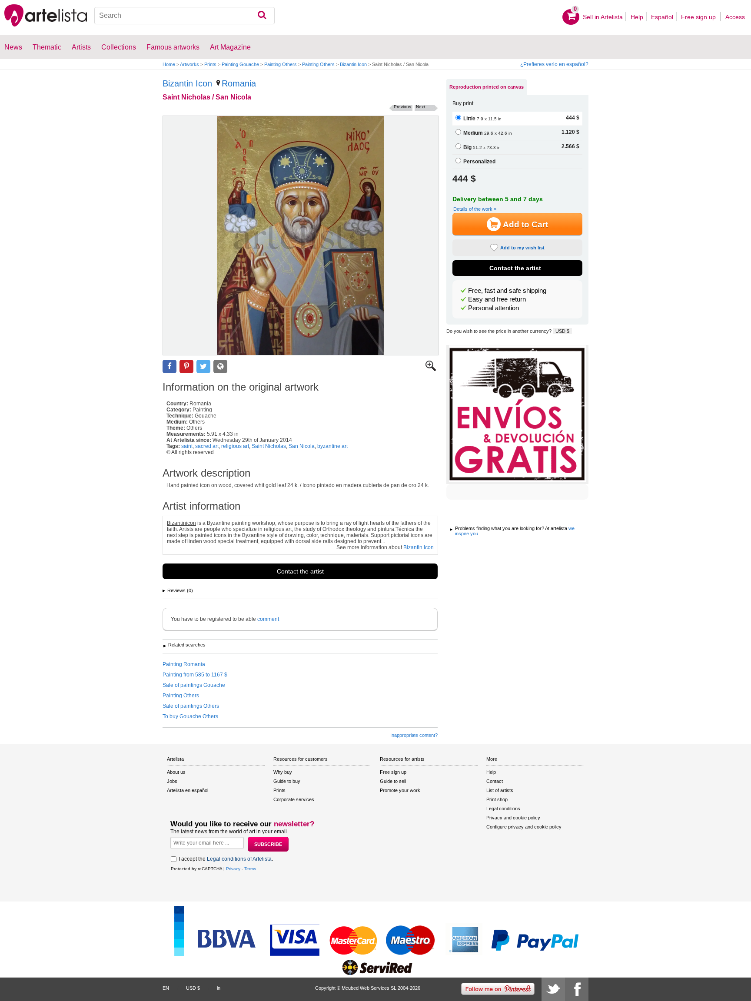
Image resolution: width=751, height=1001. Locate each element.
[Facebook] (576, 989)
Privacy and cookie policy (513, 817)
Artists (81, 47)
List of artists (499, 790)
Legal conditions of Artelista (239, 859)
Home (169, 64)
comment (268, 619)
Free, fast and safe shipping (507, 290)
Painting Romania (184, 664)
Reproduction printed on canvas (486, 86)
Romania (239, 83)
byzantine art (332, 446)
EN (166, 988)
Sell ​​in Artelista (603, 16)
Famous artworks (172, 47)
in (218, 988)
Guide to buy (286, 781)
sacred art (207, 446)
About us (176, 772)
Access (735, 16)
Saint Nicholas (269, 446)
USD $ (562, 331)
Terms (250, 868)
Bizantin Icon (353, 64)
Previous (402, 106)
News (13, 47)
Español (662, 16)
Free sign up (699, 16)
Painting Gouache (240, 64)
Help (637, 16)
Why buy (282, 772)
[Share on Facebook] (169, 366)
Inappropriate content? (414, 735)
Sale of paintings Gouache (194, 685)
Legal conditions (503, 808)
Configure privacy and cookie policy (524, 826)
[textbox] (184, 15)
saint (187, 446)
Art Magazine (230, 47)
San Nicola (302, 446)
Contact (494, 781)
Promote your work (400, 790)
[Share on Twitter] (203, 366)
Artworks (189, 64)
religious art (235, 446)
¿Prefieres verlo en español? (554, 64)
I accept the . (226, 859)
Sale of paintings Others (191, 706)
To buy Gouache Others (190, 716)
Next (420, 106)
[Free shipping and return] (517, 414)
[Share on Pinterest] (186, 366)
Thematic (47, 47)
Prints (210, 64)
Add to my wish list (522, 247)
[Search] (262, 15)
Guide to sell (393, 781)
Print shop (497, 799)
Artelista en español (187, 790)
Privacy (233, 868)
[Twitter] (553, 989)
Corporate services (293, 799)
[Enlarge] (430, 369)
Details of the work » (474, 209)
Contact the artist (300, 571)
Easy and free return (497, 299)
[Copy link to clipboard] (220, 366)
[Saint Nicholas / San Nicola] (300, 235)
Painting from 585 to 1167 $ (195, 675)
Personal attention (493, 308)
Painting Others (280, 64)
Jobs (172, 781)
